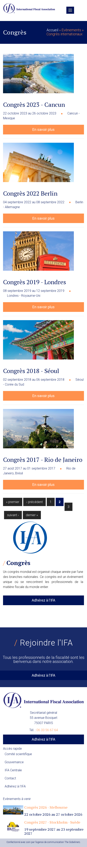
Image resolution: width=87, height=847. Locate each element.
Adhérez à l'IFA (43, 600)
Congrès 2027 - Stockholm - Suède (52, 822)
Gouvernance (14, 762)
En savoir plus (43, 129)
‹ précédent (34, 502)
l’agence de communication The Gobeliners (57, 842)
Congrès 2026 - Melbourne (46, 807)
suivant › (13, 515)
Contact (10, 778)
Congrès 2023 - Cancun (34, 105)
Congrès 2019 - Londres (34, 282)
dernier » (32, 515)
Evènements (71, 30)
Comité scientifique (18, 754)
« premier (12, 502)
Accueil (52, 30)
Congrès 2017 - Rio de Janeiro (42, 460)
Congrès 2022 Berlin (30, 193)
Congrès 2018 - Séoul (31, 371)
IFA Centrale (13, 770)
